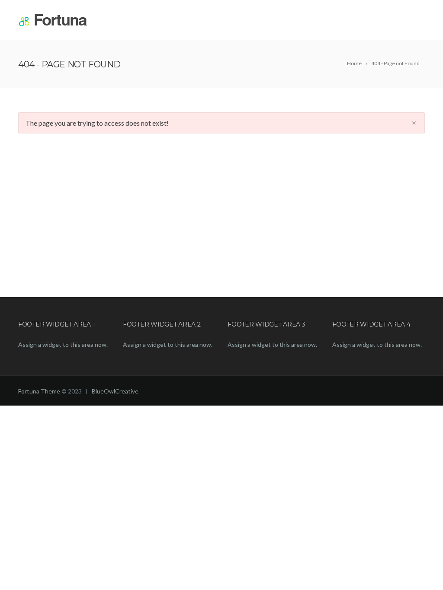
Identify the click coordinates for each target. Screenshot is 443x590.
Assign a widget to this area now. (63, 344)
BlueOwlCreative (115, 391)
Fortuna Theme (39, 391)
